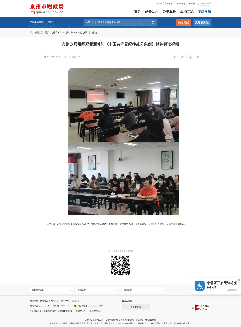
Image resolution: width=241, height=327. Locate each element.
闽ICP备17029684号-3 (62, 306)
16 (79, 57)
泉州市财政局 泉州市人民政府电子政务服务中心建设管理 (131, 320)
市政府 (180, 4)
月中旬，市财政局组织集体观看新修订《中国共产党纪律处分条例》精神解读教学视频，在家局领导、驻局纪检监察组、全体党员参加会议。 (117, 224)
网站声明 (55, 301)
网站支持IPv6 (205, 4)
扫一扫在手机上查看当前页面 (120, 251)
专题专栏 (204, 11)
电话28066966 (81, 311)
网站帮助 (34, 301)
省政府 (170, 4)
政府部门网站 (38, 290)
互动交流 (187, 11)
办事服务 (169, 11)
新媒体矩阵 (127, 301)
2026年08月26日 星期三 (42, 22)
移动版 (192, 4)
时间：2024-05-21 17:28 (55, 57)
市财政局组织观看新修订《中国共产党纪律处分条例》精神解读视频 (120, 44)
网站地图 (44, 301)
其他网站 (128, 290)
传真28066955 (95, 311)
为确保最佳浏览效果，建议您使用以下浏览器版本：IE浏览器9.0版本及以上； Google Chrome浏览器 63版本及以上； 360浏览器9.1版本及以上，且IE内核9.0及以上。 (120, 323)
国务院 (159, 4)
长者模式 (183, 22)
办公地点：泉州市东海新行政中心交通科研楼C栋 (51, 311)
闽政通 (138, 307)
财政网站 (82, 290)
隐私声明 (75, 301)
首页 (137, 11)
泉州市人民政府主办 (94, 320)
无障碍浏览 (202, 22)
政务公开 (151, 11)
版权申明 (65, 301)
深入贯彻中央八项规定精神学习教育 (79, 32)
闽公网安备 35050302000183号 (91, 306)
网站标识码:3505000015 (40, 306)
